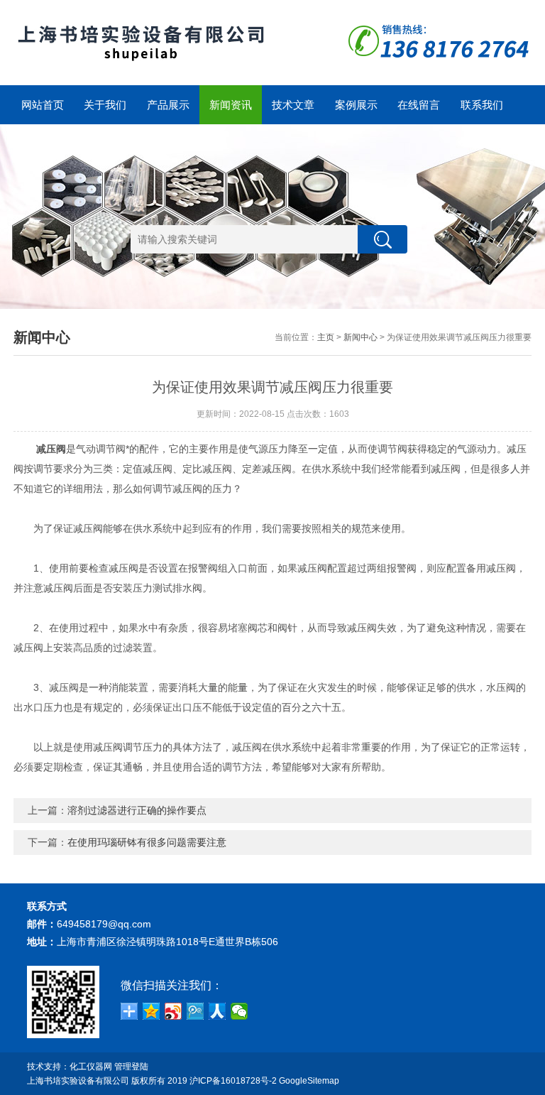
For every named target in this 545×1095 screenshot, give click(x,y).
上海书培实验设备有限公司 (78, 1081)
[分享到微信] (239, 1011)
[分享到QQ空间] (151, 1011)
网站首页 (42, 105)
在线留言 (418, 105)
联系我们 (482, 105)
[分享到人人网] (217, 1011)
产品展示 (168, 105)
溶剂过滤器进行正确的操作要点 (137, 810)
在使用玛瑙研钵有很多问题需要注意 (146, 842)
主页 (325, 337)
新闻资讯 (230, 105)
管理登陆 (131, 1067)
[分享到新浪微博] (173, 1011)
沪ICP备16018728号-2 (233, 1081)
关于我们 (105, 105)
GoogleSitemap (309, 1081)
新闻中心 (360, 337)
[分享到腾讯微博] (195, 1011)
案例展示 (356, 105)
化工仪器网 (91, 1067)
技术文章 (293, 105)
